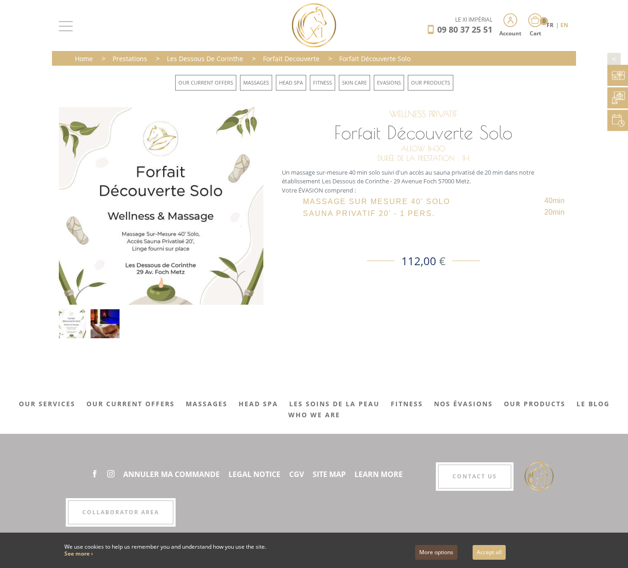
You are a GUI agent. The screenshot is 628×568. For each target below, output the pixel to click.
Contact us (474, 476)
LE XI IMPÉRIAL (473, 19)
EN (564, 25)
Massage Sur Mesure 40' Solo (376, 201)
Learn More (378, 474)
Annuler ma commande (171, 474)
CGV (296, 474)
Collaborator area (120, 512)
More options (436, 552)
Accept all (489, 552)
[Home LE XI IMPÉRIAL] (314, 24)
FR (551, 25)
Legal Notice (254, 474)
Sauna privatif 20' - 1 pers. (369, 213)
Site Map (329, 474)
